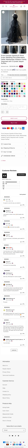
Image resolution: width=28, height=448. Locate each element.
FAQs (4, 388)
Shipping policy (7, 394)
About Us (5, 365)
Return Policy (6, 398)
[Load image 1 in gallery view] (5, 50)
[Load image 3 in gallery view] (22, 50)
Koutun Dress (11, 447)
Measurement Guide (8, 414)
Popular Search (7, 368)
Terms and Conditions (8, 375)
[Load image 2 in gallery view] (14, 50)
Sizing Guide (6, 407)
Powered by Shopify (19, 447)
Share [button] (3, 160)
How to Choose (7, 420)
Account (5, 384)
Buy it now (14, 122)
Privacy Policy (6, 372)
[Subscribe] (23, 430)
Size (14, 74)
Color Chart (6, 410)
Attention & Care (7, 417)
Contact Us (6, 391)
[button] (3, 6)
